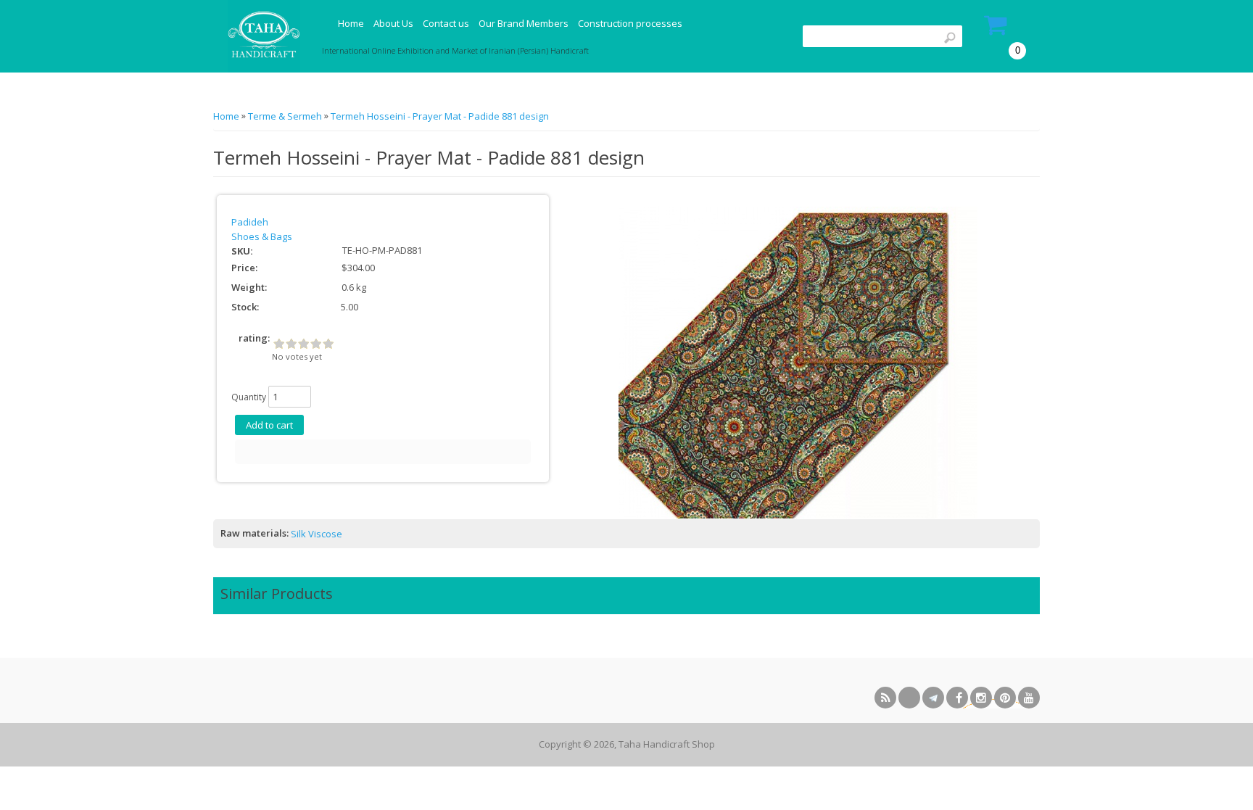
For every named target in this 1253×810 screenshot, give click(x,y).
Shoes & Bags (261, 236)
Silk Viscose (316, 533)
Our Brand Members (523, 23)
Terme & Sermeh (285, 116)
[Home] (262, 36)
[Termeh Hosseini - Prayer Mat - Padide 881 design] (798, 361)
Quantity (248, 397)
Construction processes (630, 23)
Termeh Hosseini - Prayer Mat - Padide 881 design (440, 116)
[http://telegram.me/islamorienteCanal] (933, 697)
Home (351, 23)
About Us (393, 23)
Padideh (249, 221)
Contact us (446, 23)
